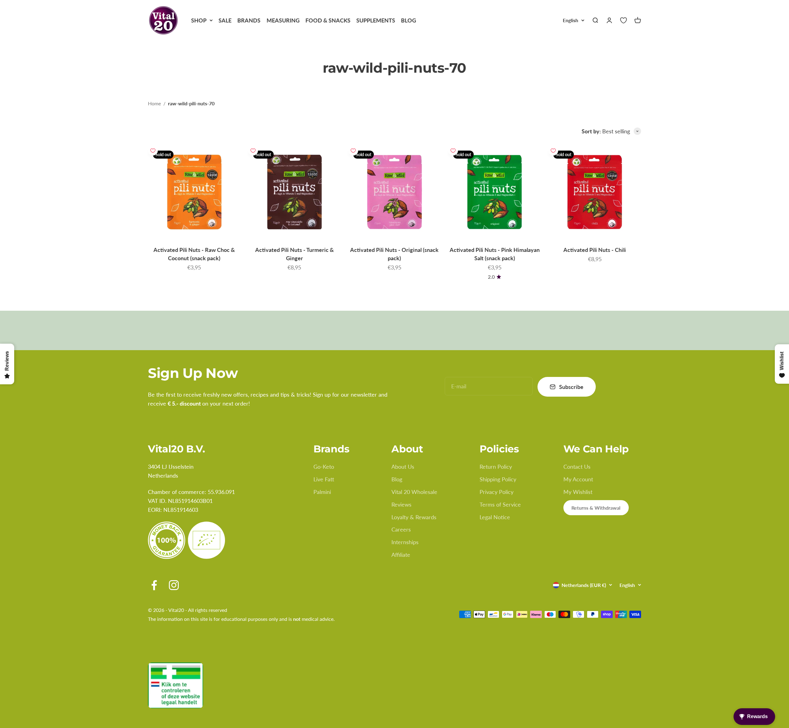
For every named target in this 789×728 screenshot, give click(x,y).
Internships (405, 542)
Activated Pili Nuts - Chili (594, 249)
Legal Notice (495, 517)
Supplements (375, 20)
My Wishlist (577, 491)
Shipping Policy (498, 479)
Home (154, 103)
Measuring (283, 20)
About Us (402, 466)
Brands (248, 20)
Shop (198, 20)
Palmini (322, 491)
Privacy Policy (496, 491)
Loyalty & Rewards (413, 517)
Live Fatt (323, 479)
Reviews (401, 504)
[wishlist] (623, 20)
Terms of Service (500, 504)
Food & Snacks (327, 20)
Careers (401, 529)
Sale (225, 20)
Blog (408, 20)
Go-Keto (323, 466)
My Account (578, 479)
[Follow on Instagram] (174, 585)
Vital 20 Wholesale (414, 491)
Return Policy (496, 466)
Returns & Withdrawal (595, 508)
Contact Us (577, 466)
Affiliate (400, 554)
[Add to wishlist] (153, 151)
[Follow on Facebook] (154, 585)
